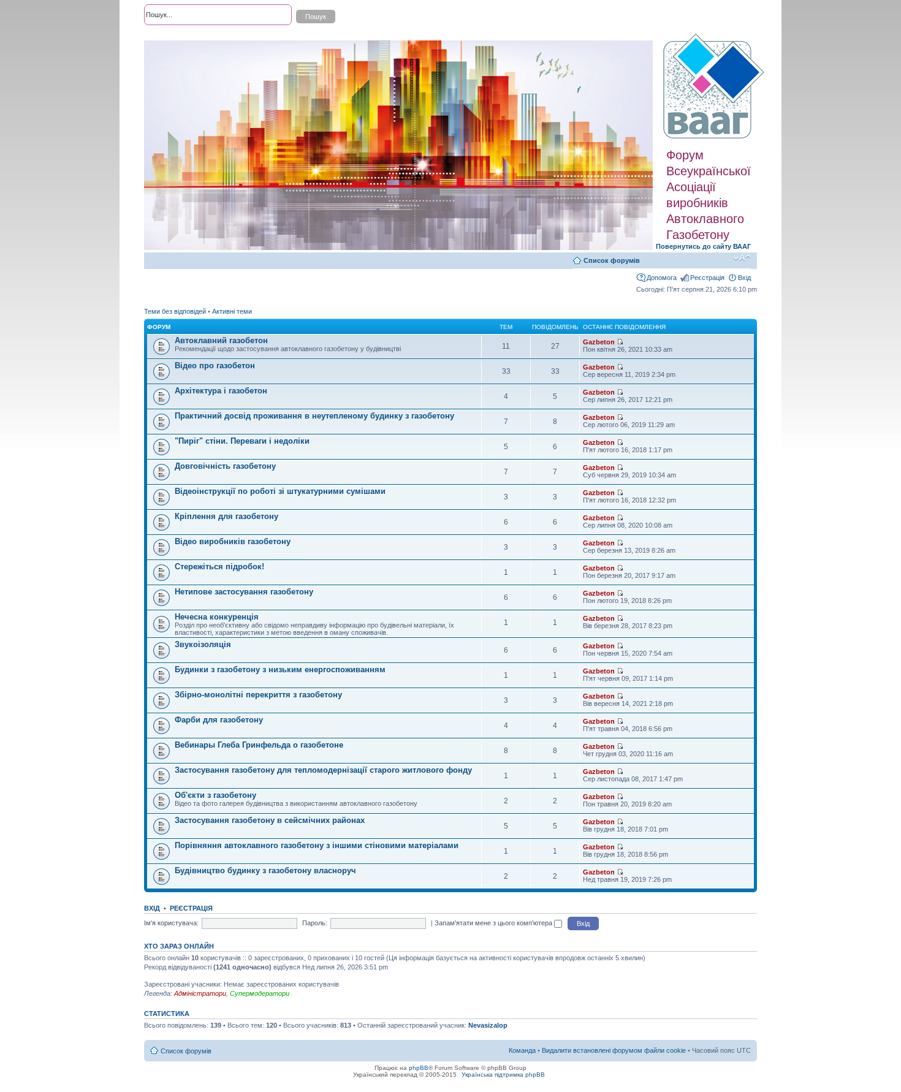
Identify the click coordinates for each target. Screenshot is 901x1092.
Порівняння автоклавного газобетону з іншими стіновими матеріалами (316, 845)
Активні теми (232, 311)
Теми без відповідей (175, 311)
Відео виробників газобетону (233, 541)
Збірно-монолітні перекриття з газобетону (258, 694)
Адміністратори (200, 993)
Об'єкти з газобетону (215, 795)
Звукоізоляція (203, 644)
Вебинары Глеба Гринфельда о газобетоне (259, 744)
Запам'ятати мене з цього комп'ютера (494, 923)
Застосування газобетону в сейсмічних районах (270, 820)
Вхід (744, 277)
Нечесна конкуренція (217, 616)
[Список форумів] (715, 86)
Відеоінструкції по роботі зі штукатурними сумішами (280, 491)
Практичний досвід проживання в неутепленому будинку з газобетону (314, 415)
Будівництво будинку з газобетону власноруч (265, 870)
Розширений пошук (174, 36)
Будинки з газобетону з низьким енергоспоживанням (280, 669)
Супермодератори (259, 993)
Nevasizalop (488, 1025)
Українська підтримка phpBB (503, 1074)
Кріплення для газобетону (226, 516)
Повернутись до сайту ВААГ (703, 246)
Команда (522, 1050)
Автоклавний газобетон (221, 340)
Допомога (662, 277)
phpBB (418, 1067)
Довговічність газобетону (225, 466)
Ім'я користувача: (171, 923)
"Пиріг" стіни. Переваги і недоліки (242, 441)
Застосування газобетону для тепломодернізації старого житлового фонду (323, 770)
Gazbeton (599, 342)
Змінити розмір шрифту (742, 258)
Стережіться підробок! (219, 566)
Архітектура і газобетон (221, 390)
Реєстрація (707, 277)
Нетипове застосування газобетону (244, 591)
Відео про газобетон (215, 365)
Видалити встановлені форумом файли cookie (614, 1050)
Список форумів (612, 260)
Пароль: (314, 923)
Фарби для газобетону (219, 719)
